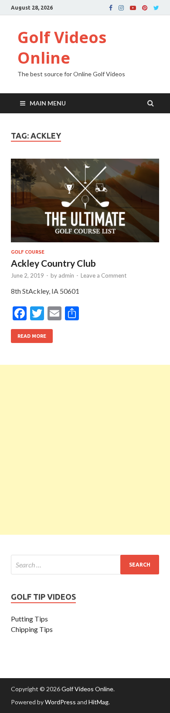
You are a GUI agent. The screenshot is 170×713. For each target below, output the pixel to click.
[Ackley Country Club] (85, 204)
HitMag (98, 702)
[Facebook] (111, 8)
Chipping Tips (32, 629)
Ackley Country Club (53, 263)
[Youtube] (133, 8)
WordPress (60, 702)
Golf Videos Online (61, 47)
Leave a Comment (103, 275)
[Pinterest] (145, 8)
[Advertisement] (85, 450)
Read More (28, 334)
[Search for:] (85, 564)
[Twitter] (156, 8)
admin (66, 275)
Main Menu (48, 103)
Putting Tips (29, 619)
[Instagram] (121, 8)
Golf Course (27, 252)
